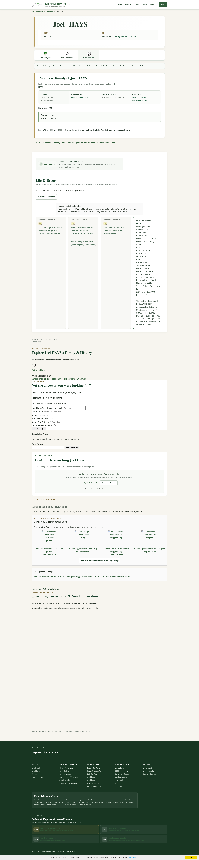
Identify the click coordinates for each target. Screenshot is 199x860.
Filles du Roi (64, 771)
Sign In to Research (90, 483)
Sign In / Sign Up (149, 774)
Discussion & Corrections (141, 66)
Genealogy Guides (122, 774)
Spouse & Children (60, 66)
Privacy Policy (71, 851)
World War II (92, 780)
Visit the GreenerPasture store (47, 576)
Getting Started (121, 777)
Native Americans (66, 768)
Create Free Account (109, 483)
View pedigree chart (140, 100)
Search (119, 5)
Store (152, 5)
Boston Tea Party (93, 768)
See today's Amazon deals (118, 576)
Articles (137, 5)
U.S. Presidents (93, 783)
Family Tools (88, 66)
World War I (91, 777)
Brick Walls (119, 780)
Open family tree (139, 97)
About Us (118, 783)
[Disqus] (99, 640)
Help (145, 5)
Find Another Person (121, 66)
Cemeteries (36, 774)
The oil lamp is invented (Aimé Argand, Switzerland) (83, 243)
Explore (128, 5)
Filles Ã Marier (65, 774)
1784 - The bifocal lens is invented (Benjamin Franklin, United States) (82, 230)
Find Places (36, 771)
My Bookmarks (148, 771)
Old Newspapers (121, 771)
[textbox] (48, 447)
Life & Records (75, 66)
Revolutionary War (94, 771)
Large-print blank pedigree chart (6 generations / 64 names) (59, 379)
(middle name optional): (47, 408)
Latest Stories (120, 768)
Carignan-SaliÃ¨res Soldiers (70, 777)
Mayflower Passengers (68, 783)
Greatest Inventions (94, 786)
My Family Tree (37, 777)
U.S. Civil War (92, 774)
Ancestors (51, 12)
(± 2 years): (41, 418)
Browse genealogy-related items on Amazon (83, 576)
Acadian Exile (64, 780)
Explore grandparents (80, 97)
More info (132, 857)
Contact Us (119, 786)
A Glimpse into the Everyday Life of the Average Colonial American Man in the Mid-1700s (74, 142)
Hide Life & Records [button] (46, 197)
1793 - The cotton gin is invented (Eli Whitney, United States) (113, 230)
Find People (36, 768)
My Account (147, 768)
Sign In (163, 5)
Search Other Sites (103, 66)
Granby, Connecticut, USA (125, 36)
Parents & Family (43, 66)
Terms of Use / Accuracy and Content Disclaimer (48, 851)
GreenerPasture (38, 12)
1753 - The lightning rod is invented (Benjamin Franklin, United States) (50, 230)
